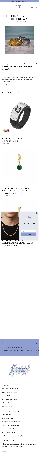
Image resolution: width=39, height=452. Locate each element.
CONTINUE (29, 234)
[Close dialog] (37, 213)
